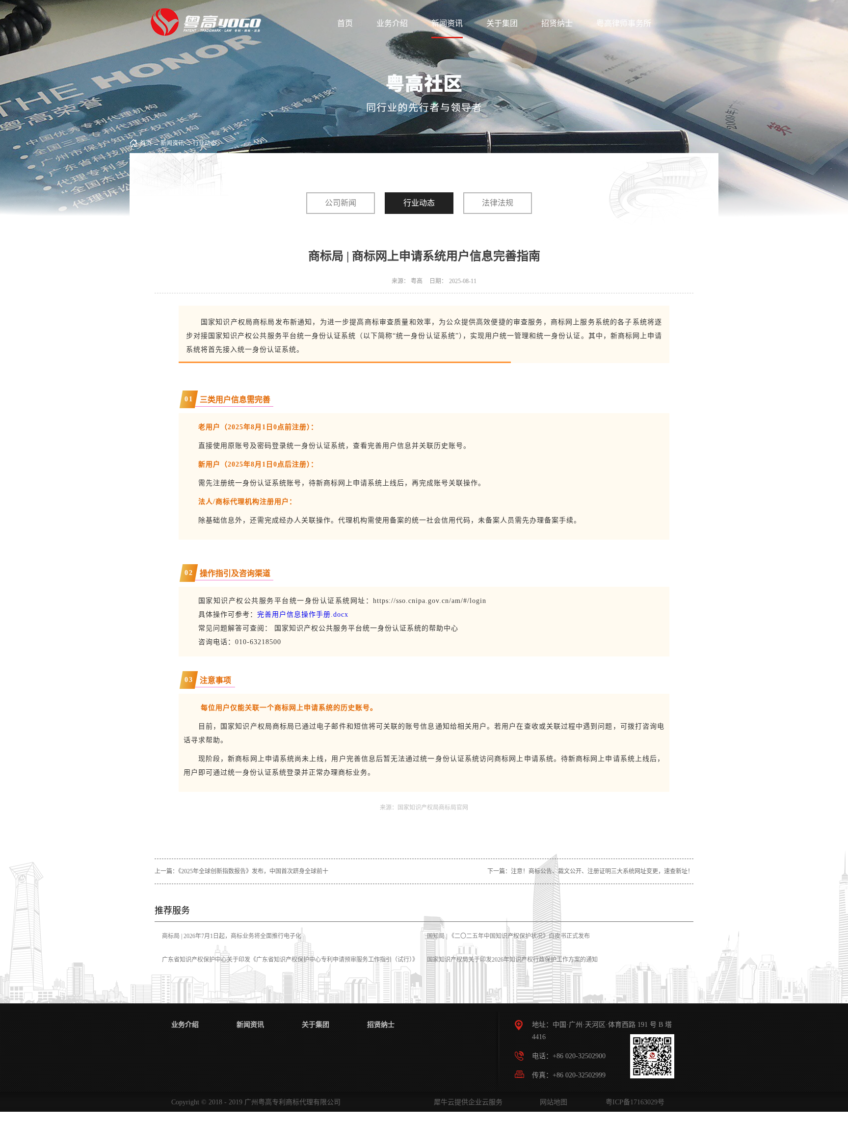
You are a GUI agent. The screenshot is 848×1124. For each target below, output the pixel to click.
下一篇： (590, 871)
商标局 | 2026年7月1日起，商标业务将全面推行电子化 (231, 936)
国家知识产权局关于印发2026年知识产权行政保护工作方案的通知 (512, 959)
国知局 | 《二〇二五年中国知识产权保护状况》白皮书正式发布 (508, 936)
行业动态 (204, 143)
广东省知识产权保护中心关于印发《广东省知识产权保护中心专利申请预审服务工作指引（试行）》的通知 (290, 966)
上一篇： (241, 871)
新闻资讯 (172, 143)
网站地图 (551, 1102)
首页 (345, 23)
